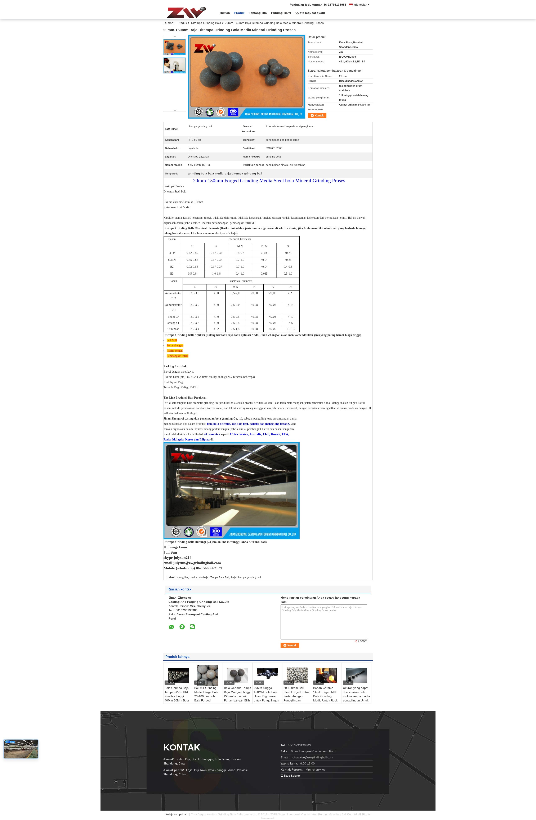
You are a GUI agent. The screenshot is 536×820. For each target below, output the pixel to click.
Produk (239, 12)
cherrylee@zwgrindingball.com (312, 757)
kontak (181, 747)
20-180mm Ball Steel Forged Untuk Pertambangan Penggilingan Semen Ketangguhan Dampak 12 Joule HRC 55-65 (296, 702)
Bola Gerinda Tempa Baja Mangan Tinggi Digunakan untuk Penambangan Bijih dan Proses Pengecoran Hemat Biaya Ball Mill (237, 700)
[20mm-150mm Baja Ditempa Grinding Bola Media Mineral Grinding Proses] (174, 47)
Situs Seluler (291, 775)
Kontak (319, 115)
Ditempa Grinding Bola (206, 22)
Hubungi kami (281, 12)
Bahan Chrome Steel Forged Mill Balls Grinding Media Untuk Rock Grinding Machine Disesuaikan (325, 698)
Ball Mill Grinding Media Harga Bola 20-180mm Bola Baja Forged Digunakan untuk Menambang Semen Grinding (207, 700)
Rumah (225, 12)
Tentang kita (258, 12)
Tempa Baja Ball (219, 577)
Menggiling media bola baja (192, 577)
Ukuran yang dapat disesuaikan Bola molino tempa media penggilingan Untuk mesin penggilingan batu (356, 698)
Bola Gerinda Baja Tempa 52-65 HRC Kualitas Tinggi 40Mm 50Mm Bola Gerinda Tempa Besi (178, 696)
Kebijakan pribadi (176, 814)
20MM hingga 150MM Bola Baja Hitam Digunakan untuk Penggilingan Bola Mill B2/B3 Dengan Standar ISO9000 (266, 700)
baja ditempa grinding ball (246, 577)
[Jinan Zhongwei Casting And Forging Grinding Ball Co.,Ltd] (186, 12)
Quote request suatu (310, 12)
